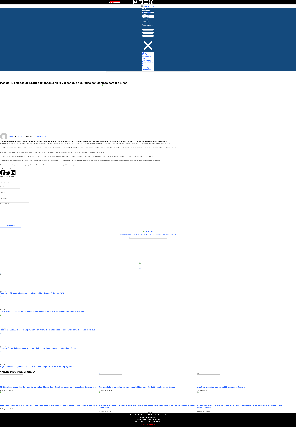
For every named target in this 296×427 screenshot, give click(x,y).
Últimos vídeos (147, 25)
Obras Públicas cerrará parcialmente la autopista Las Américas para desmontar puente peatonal (42, 311)
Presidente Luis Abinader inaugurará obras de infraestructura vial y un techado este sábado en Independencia (48, 405)
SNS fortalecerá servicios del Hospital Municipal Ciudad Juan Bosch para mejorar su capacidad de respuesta (48, 387)
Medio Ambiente (146, 16)
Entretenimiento (148, 17)
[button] (148, 39)
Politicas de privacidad (148, 424)
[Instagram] (135, 2)
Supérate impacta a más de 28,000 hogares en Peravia (221, 387)
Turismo (145, 14)
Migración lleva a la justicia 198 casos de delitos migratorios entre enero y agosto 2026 (38, 367)
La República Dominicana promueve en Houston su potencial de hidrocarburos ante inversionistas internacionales (241, 406)
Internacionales (146, 12)
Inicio (144, 9)
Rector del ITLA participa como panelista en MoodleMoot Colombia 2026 (32, 293)
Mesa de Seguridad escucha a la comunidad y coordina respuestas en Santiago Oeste (38, 348)
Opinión (145, 19)
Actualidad (146, 10)
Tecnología (146, 23)
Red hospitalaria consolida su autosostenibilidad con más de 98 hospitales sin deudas (137, 387)
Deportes (145, 21)
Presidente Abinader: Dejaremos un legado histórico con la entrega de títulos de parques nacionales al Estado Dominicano (147, 406)
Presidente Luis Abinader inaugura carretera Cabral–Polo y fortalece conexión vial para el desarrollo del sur (47, 330)
